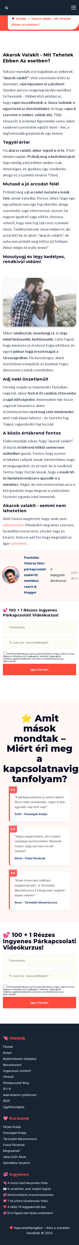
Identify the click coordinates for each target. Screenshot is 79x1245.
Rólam (7, 1053)
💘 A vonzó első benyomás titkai (25, 1183)
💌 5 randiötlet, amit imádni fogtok (27, 1189)
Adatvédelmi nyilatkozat (19, 1095)
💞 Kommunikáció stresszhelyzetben (28, 1195)
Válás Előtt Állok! (14, 1157)
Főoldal (21, 18)
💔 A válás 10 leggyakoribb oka (24, 1207)
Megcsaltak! (11, 1151)
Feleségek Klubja (14, 1133)
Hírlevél (8, 1077)
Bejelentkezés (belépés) (20, 1059)
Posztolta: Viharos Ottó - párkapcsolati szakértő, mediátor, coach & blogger (35, 574)
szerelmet (18, 543)
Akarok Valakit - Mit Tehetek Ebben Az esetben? (41, 21)
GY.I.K (7, 1089)
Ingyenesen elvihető (17, 1071)
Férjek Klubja (12, 1127)
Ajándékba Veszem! (16, 1163)
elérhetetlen (13, 525)
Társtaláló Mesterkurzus (20, 1139)
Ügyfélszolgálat (14, 1107)
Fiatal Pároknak (14, 1145)
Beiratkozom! (12, 1065)
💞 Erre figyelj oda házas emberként (28, 1213)
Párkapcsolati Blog (16, 1083)
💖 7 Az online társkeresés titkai (25, 1201)
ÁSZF (6, 1101)
